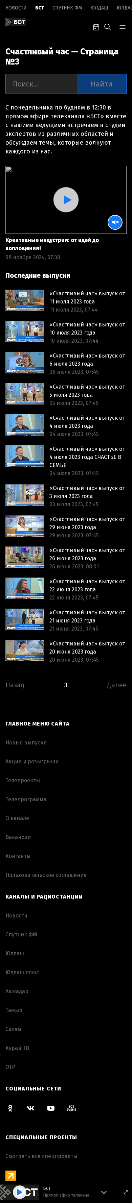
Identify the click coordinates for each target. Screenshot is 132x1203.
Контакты (17, 856)
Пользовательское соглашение (46, 875)
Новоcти (16, 8)
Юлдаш (99, 8)
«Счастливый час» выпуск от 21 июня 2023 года (87, 616)
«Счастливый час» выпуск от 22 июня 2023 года (87, 585)
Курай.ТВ (17, 1048)
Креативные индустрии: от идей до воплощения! (52, 244)
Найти (101, 84)
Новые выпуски (26, 742)
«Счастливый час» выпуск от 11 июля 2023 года (87, 297)
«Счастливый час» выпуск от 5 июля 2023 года (87, 391)
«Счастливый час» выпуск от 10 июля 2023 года (87, 328)
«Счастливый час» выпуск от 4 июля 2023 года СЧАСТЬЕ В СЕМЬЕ (87, 457)
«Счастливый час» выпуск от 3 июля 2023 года (87, 492)
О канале (17, 818)
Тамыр (13, 1010)
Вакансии (18, 837)
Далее (117, 685)
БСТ (39, 8)
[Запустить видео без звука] (115, 222)
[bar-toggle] (122, 26)
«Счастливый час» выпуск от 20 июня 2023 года (87, 647)
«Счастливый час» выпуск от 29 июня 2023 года (87, 523)
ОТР (10, 1067)
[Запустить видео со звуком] (66, 200)
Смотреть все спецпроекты (41, 1156)
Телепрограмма (25, 799)
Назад (14, 685)
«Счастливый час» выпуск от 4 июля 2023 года (87, 422)
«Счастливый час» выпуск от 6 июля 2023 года (87, 359)
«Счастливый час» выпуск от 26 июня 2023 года (87, 554)
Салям (13, 1029)
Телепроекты (22, 780)
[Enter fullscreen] (126, 1192)
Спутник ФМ (67, 8)
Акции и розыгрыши (32, 761)
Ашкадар (16, 991)
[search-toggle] (107, 26)
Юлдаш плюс (22, 972)
